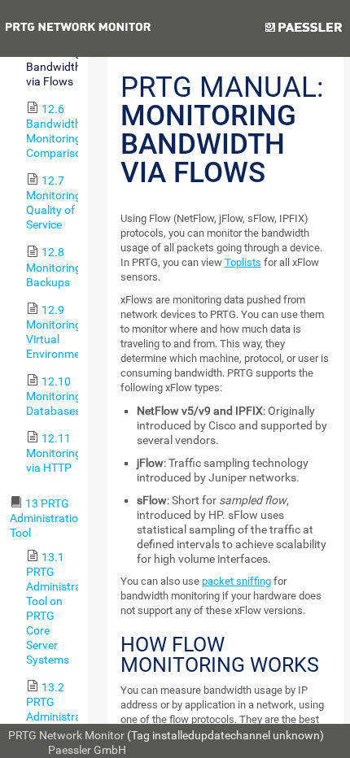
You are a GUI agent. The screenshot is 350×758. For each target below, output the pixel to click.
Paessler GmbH (87, 749)
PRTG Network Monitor (66, 735)
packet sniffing (236, 581)
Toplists (243, 262)
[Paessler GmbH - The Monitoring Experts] (303, 28)
